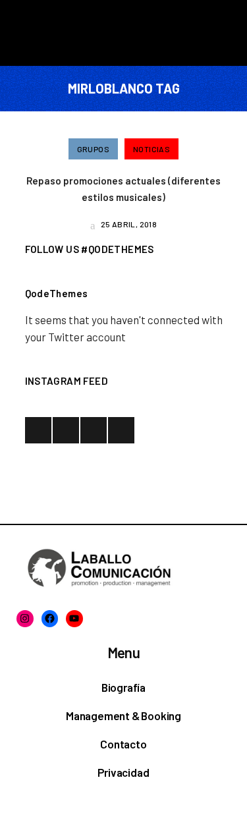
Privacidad (123, 772)
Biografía (123, 687)
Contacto (123, 743)
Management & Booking (123, 715)
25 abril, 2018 (128, 224)
